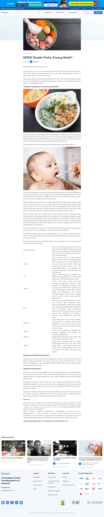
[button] (3, 502)
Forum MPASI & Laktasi (54, 394)
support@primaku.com (7, 490)
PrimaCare (84, 8)
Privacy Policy (59, 513)
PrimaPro (65, 477)
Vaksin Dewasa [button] (60, 12)
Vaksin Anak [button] (48, 12)
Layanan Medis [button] (73, 12)
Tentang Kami (100, 8)
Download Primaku (13, 8)
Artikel (93, 8)
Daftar (98, 12)
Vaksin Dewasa (37, 481)
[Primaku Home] (5, 12)
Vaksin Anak (36, 477)
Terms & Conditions (69, 513)
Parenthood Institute (75, 8)
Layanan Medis (37, 485)
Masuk (88, 12)
